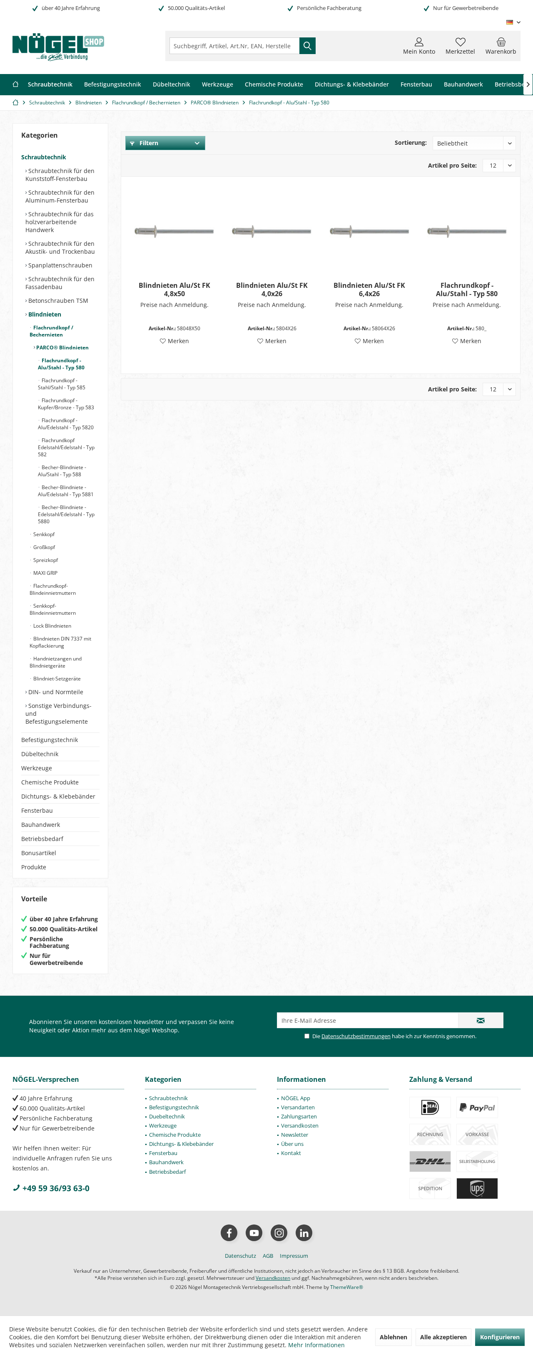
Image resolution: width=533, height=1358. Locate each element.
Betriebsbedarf (42, 839)
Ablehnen (393, 1337)
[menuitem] (501, 45)
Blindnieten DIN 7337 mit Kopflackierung (60, 642)
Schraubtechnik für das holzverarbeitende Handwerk (59, 222)
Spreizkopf (45, 560)
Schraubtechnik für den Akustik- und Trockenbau (60, 247)
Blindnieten (44, 314)
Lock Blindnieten (51, 625)
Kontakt (291, 1153)
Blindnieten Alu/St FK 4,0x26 (272, 289)
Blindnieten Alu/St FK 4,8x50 (174, 289)
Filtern (148, 143)
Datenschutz (240, 1255)
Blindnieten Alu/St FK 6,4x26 (369, 289)
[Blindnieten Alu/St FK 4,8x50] (174, 231)
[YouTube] (254, 1232)
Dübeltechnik (39, 754)
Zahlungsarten (299, 1116)
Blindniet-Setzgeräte (56, 678)
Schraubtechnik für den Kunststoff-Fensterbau (60, 175)
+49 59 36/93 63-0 (55, 1188)
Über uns (292, 1144)
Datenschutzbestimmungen (356, 1036)
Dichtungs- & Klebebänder (58, 796)
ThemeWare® (346, 1287)
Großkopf (43, 547)
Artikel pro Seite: (452, 165)
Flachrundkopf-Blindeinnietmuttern (53, 589)
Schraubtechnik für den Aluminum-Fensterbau (60, 196)
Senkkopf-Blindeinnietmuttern (53, 609)
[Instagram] (279, 1232)
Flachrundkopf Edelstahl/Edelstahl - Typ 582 (66, 447)
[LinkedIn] (304, 1232)
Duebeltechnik (167, 1116)
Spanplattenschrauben (59, 265)
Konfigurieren (500, 1337)
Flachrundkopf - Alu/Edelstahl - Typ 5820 (66, 424)
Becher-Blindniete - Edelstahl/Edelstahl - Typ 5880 (66, 514)
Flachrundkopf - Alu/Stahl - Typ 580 (61, 364)
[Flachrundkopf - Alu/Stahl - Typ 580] (467, 231)
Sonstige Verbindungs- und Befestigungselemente (58, 713)
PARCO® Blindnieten (62, 347)
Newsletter (294, 1134)
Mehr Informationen (316, 1345)
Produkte (33, 867)
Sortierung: (411, 142)
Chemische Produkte (50, 782)
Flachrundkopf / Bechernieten (51, 331)
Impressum (294, 1255)
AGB (268, 1255)
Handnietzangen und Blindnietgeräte (56, 662)
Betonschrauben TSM (57, 300)
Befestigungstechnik (49, 740)
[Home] (15, 84)
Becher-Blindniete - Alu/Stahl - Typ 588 (62, 471)
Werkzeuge (36, 768)
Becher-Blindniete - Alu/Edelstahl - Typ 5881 (66, 491)
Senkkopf (43, 534)
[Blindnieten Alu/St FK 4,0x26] (272, 231)
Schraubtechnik (43, 157)
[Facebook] (229, 1232)
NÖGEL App (295, 1098)
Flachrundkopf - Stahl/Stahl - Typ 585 (61, 384)
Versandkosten (300, 1125)
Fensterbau (37, 810)
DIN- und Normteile (55, 692)
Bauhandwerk (40, 825)
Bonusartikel (38, 853)
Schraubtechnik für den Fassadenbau (60, 283)
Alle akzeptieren (443, 1337)
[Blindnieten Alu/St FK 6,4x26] (369, 231)
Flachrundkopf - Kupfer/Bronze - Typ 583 (66, 404)
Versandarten (298, 1107)
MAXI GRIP (44, 572)
